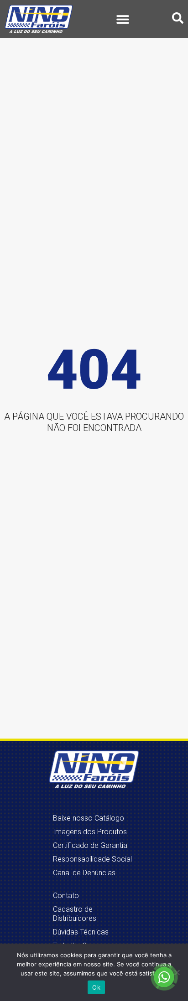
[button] (122, 19)
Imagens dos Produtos (90, 831)
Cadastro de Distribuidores (74, 914)
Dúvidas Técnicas (81, 932)
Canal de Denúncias (84, 872)
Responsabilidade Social (92, 859)
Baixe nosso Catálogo (88, 818)
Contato (66, 895)
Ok (96, 987)
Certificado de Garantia (90, 845)
